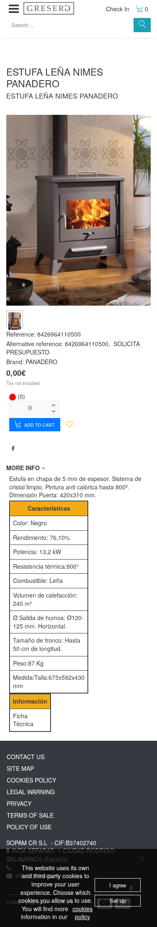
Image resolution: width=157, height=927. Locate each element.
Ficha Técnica (23, 720)
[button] (14, 9)
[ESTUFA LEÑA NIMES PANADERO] (14, 320)
